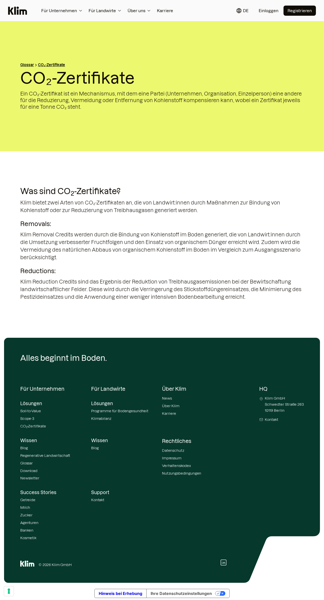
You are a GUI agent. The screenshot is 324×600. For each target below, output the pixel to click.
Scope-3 (27, 419)
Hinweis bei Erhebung (120, 593)
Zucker (26, 515)
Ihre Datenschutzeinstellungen (181, 593)
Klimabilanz (101, 419)
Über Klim (170, 406)
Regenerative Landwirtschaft (45, 456)
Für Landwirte (102, 10)
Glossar (27, 65)
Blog (24, 448)
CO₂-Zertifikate (51, 65)
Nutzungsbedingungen (181, 473)
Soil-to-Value (30, 411)
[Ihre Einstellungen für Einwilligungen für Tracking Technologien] (9, 591)
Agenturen (29, 523)
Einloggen (268, 10)
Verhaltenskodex (176, 466)
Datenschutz (173, 450)
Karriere (165, 10)
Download (28, 471)
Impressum (171, 458)
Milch (25, 507)
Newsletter (29, 478)
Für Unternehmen (59, 10)
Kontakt (97, 500)
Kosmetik (28, 538)
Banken (26, 530)
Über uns (136, 10)
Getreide (27, 500)
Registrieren (300, 10)
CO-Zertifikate (33, 426)
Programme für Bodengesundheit (119, 411)
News (167, 398)
